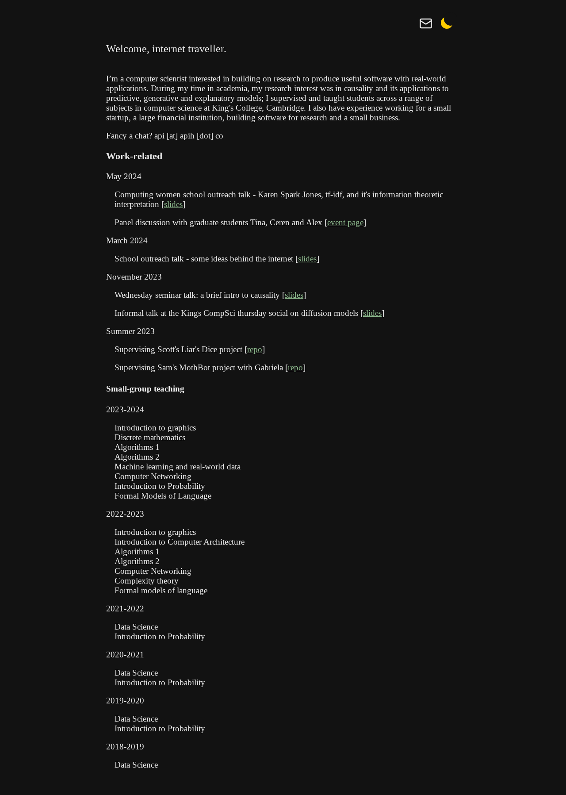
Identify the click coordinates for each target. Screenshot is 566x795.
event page (345, 222)
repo (254, 349)
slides (173, 204)
